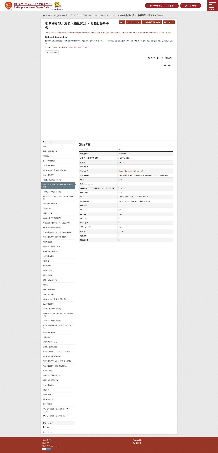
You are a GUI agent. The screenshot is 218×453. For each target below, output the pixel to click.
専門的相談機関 (48, 270)
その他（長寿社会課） (51, 347)
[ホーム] (44, 15)
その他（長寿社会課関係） (52, 218)
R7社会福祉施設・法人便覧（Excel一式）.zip (56, 410)
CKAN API (45, 443)
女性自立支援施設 (49, 165)
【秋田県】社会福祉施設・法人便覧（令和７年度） (93, 15)
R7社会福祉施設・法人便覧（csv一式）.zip (55, 417)
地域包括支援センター (51, 213)
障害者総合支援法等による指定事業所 (56, 223)
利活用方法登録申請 (153, 22)
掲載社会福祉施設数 (50, 151)
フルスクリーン (153, 58)
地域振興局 (47, 266)
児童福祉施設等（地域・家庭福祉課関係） (58, 232)
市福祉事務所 (47, 275)
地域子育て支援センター (51, 247)
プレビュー (52, 53)
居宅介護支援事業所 (50, 204)
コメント (170, 22)
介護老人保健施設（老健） (52, 192)
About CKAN (46, 440)
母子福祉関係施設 (49, 161)
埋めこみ (168, 58)
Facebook (48, 432)
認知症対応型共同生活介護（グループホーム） (58, 198)
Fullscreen (167, 65)
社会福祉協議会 (48, 256)
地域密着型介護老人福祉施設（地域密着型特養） (142, 15)
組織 (50, 15)
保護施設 (46, 156)
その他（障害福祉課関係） (52, 227)
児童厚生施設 (47, 242)
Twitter (46, 427)
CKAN (137, 443)
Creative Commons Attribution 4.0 (131, 171)
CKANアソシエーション (50, 446)
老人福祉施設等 (48, 175)
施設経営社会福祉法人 (51, 251)
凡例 (44, 146)
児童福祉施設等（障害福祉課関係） (55, 237)
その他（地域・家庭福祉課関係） (55, 170)
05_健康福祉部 (61, 15)
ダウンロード (135, 22)
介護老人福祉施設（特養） (52, 180)
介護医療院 (47, 208)
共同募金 (46, 261)
